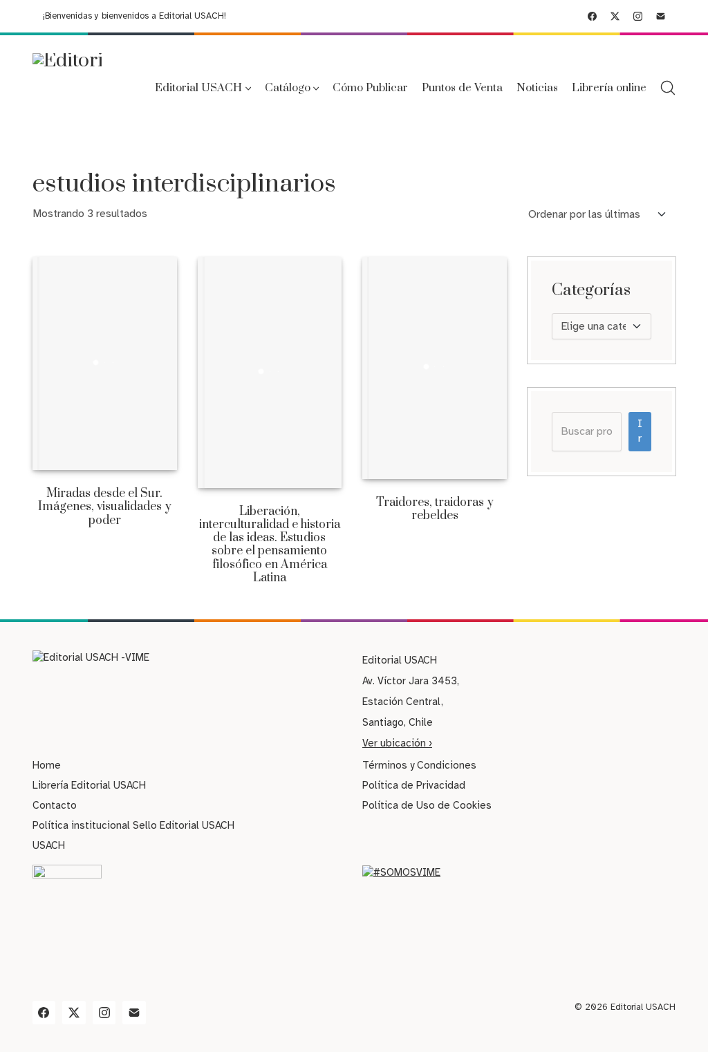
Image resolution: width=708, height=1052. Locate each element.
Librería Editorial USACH (89, 785)
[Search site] (668, 87)
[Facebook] (592, 16)
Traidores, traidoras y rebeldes (435, 509)
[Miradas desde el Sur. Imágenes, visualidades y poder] (104, 364)
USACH (48, 845)
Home (46, 765)
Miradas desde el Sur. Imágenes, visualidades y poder (104, 507)
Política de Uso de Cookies (427, 805)
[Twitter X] (615, 16)
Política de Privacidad (413, 785)
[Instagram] (637, 16)
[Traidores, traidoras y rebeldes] (434, 368)
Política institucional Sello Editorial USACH (133, 825)
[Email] (660, 16)
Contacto (54, 805)
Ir (639, 431)
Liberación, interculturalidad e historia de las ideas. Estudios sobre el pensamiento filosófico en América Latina (269, 545)
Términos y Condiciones (419, 765)
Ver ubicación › (397, 743)
